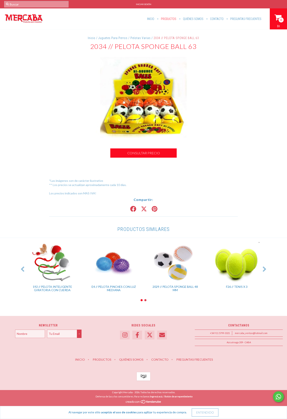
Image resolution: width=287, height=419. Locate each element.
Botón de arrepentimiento (179, 396)
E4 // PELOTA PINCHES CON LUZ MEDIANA (114, 288)
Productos (168, 19)
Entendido (205, 412)
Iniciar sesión (143, 4)
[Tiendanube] (143, 402)
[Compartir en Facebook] (133, 209)
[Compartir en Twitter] (144, 209)
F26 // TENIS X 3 (237, 286)
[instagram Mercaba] (125, 335)
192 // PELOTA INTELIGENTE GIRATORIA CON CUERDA (52, 288)
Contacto (216, 19)
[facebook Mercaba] (137, 335)
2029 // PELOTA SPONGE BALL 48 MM (175, 288)
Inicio (150, 19)
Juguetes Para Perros (113, 38)
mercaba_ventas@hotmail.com (251, 333)
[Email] (162, 335)
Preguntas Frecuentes (245, 19)
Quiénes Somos (192, 19)
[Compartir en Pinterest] (154, 209)
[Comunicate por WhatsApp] (278, 396)
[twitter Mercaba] (149, 335)
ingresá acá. (156, 396)
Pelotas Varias (140, 38)
